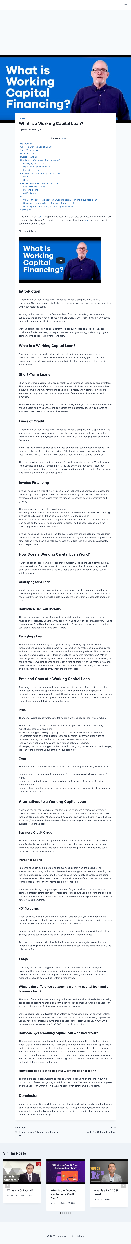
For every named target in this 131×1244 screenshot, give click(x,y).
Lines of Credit (27, 153)
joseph (24, 130)
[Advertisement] (65, 29)
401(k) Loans (29, 193)
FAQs (22, 196)
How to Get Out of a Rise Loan (100, 1130)
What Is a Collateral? (20, 1190)
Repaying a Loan (31, 170)
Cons (25, 180)
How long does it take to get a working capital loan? (48, 206)
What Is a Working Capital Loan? (36, 147)
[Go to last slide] (7, 1185)
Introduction (26, 143)
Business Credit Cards (34, 186)
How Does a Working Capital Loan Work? (40, 160)
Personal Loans (30, 190)
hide (63, 138)
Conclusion (25, 209)
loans (87, 220)
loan (39, 216)
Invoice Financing (28, 157)
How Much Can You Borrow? (37, 166)
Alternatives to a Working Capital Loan (39, 183)
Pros (25, 176)
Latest (22, 118)
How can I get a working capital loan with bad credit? (49, 203)
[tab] (60, 1213)
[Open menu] (125, 5)
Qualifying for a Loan (33, 163)
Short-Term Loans (29, 150)
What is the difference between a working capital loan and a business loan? (60, 200)
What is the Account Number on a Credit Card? (63, 1194)
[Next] (123, 1185)
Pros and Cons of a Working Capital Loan (40, 173)
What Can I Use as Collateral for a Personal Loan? (37, 1132)
